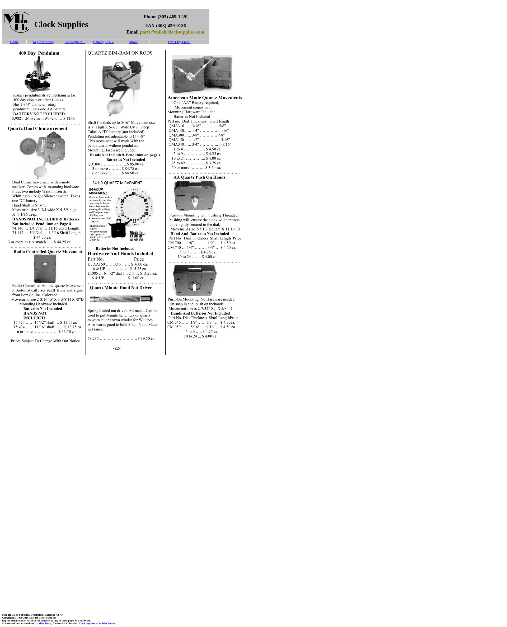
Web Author (108, 623)
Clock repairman (88, 623)
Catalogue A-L (75, 42)
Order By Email (179, 42)
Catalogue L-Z (103, 42)
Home (14, 42)
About (133, 42)
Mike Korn (45, 623)
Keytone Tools (43, 42)
